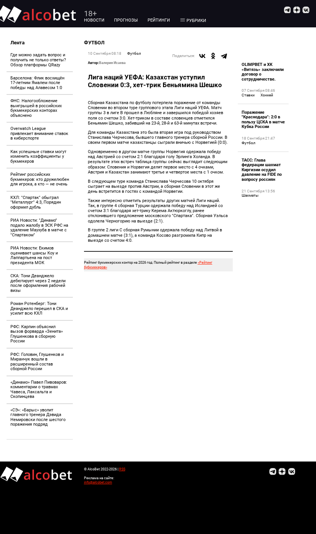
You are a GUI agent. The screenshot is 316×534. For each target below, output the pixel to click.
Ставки (248, 95)
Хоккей (267, 95)
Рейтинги (159, 20)
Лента (17, 42)
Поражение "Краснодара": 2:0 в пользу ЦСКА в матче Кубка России (263, 120)
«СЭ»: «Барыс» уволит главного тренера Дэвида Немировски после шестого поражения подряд (38, 417)
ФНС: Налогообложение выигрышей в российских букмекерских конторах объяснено (36, 108)
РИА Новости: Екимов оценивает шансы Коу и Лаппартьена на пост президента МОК (34, 255)
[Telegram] (224, 56)
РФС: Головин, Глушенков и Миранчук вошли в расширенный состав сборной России (37, 362)
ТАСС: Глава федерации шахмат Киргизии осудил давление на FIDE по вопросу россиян (262, 170)
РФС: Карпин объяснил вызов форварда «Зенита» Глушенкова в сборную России (36, 334)
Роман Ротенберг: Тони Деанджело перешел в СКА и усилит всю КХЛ (39, 308)
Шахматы (250, 195)
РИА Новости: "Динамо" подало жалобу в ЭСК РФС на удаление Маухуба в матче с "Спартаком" (39, 228)
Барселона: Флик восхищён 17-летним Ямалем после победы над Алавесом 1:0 (37, 83)
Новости (94, 20)
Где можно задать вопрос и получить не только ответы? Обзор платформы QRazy (38, 59)
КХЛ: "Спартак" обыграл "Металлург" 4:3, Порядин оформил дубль (35, 202)
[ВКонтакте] (202, 56)
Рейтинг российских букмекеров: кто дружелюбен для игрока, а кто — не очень (39, 179)
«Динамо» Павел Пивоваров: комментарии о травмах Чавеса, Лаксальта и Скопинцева (38, 389)
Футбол (134, 53)
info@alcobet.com (98, 482)
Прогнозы (126, 20)
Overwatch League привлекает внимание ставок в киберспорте (39, 133)
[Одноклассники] (213, 56)
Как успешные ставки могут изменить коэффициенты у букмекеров (38, 156)
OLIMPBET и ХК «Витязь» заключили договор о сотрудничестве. (263, 72)
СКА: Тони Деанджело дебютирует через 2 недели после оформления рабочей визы (38, 283)
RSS (122, 469)
